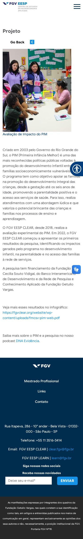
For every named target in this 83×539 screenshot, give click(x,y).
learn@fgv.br (61, 458)
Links (42, 391)
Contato (41, 402)
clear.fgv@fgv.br (61, 449)
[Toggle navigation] (77, 6)
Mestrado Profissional (41, 381)
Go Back (17, 42)
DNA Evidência (27, 341)
